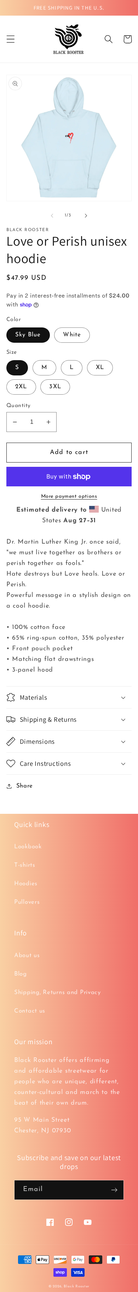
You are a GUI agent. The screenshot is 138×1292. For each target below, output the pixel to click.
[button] (10, 39)
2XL (21, 387)
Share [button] (24, 786)
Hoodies (26, 884)
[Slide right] (86, 215)
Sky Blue (28, 335)
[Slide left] (52, 215)
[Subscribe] (114, 1190)
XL (100, 367)
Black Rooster (77, 1286)
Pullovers (27, 902)
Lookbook (28, 847)
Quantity (18, 406)
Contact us (29, 1011)
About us (27, 955)
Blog (20, 974)
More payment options (69, 496)
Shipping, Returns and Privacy (57, 992)
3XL (55, 387)
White (72, 335)
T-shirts (24, 865)
